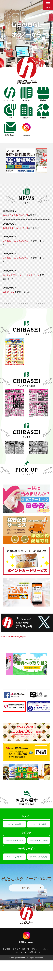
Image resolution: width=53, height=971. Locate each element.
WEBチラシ (9, 292)
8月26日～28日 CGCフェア (17, 241)
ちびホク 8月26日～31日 (15, 215)
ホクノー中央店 (14, 824)
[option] (26, 37)
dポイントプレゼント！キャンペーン (21, 275)
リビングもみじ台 (14, 856)
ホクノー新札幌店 (38, 824)
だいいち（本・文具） (39, 856)
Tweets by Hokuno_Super (13, 636)
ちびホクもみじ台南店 (39, 840)
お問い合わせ (34, 952)
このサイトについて (21, 949)
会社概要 (6, 949)
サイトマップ (21, 952)
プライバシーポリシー (41, 949)
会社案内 (26, 887)
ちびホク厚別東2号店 (14, 840)
